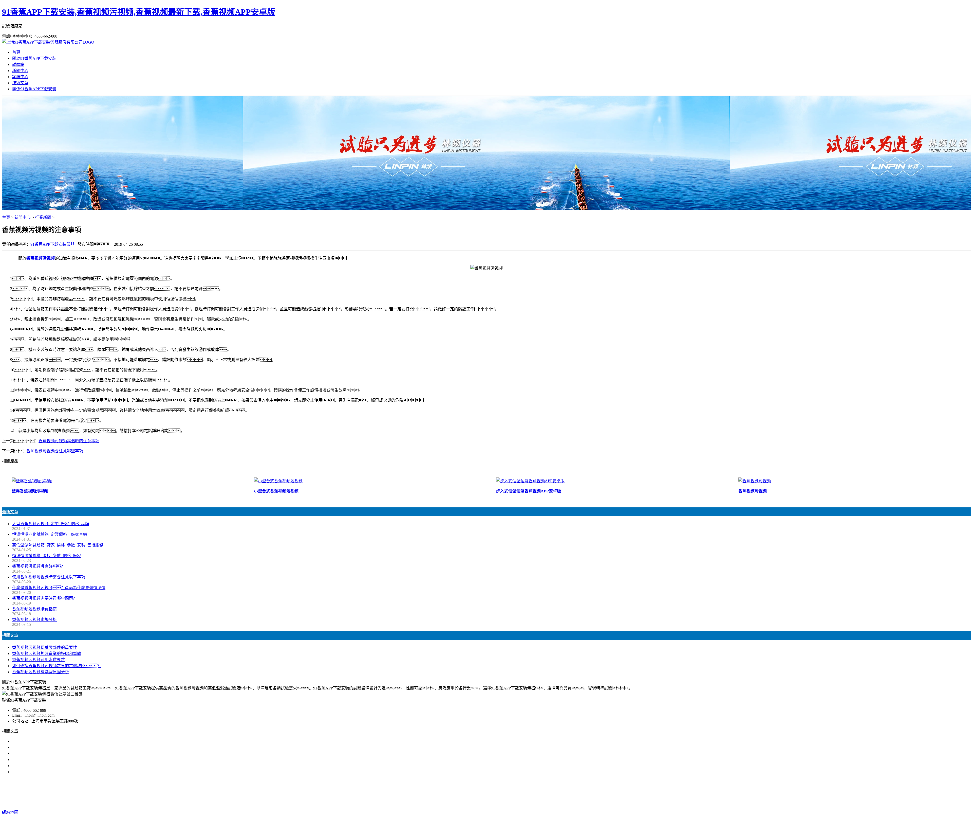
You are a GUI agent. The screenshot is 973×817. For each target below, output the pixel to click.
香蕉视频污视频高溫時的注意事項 (69, 441)
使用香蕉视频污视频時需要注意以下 (44, 753)
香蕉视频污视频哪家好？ (38, 566)
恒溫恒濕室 (540, 792)
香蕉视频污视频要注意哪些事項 (54, 451)
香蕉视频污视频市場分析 (34, 619)
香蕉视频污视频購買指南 (34, 609)
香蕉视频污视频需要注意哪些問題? (43, 598)
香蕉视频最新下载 (486, 792)
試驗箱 (18, 64)
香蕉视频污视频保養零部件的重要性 (44, 647)
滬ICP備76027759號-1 (577, 802)
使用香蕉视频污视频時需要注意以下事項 (48, 577)
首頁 (16, 52)
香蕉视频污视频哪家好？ (42, 741)
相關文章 (10, 635)
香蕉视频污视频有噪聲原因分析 (40, 672)
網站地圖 (517, 802)
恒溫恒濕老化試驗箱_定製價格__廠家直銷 (49, 534)
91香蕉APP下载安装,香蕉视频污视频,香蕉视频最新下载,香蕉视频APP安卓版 (138, 11)
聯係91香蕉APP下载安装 (34, 89)
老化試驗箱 (516, 792)
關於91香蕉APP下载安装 (34, 58)
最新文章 (10, 512)
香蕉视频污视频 (40, 258)
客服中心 (20, 77)
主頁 (6, 217)
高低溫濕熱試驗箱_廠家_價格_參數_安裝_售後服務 (57, 545)
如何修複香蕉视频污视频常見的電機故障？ (56, 666)
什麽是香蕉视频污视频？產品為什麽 (48, 747)
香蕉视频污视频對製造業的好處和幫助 (46, 653)
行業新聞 (43, 217)
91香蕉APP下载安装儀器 (52, 244)
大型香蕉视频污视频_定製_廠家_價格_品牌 (50, 524)
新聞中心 (20, 70)
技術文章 (20, 83)
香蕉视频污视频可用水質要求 (38, 660)
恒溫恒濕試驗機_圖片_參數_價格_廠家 (46, 556)
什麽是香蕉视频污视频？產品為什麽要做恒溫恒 (58, 587)
